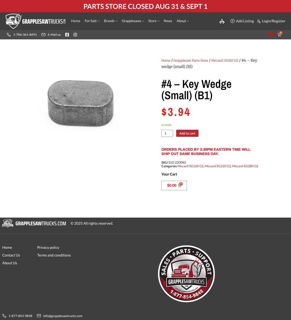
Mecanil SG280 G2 (245, 166)
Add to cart (187, 133)
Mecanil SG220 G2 (218, 166)
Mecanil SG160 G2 (224, 60)
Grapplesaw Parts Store (190, 60)
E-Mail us (54, 34)
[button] (222, 21)
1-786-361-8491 (25, 34)
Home (166, 60)
